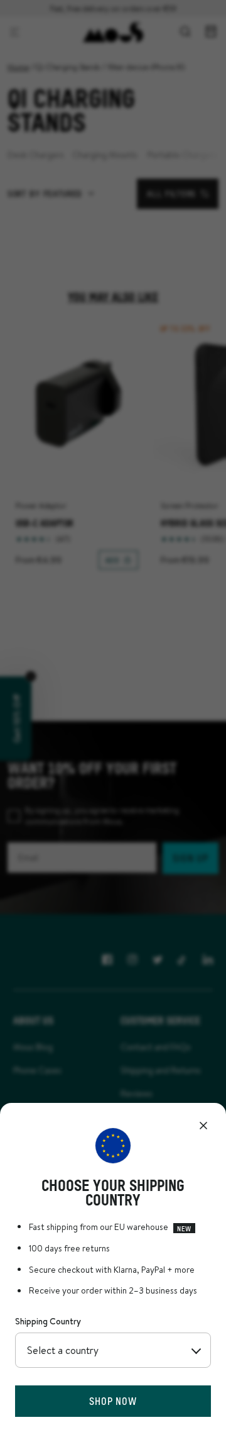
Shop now (112, 1401)
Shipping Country (48, 1321)
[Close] (203, 1125)
